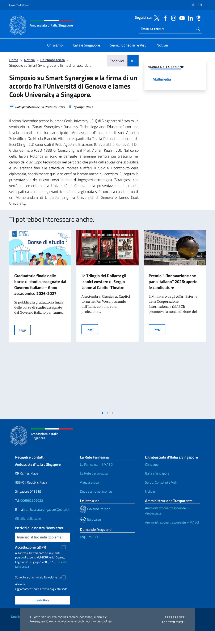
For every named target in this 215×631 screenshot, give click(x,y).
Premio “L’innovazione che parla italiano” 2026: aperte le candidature (173, 281)
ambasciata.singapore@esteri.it (47, 509)
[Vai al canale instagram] (172, 17)
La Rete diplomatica (94, 473)
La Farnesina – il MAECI (96, 464)
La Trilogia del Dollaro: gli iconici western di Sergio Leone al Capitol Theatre (103, 281)
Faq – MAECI (89, 536)
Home (13, 59)
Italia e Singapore (157, 473)
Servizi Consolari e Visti (161, 482)
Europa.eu (93, 519)
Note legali (18, 616)
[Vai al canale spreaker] (198, 17)
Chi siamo (152, 464)
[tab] (102, 413)
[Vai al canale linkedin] (189, 17)
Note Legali (22, 566)
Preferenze (175, 617)
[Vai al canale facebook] (164, 17)
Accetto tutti (173, 622)
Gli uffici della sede (28, 518)
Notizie (29, 59)
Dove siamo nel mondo (96, 491)
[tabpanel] (40, 319)
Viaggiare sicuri (90, 482)
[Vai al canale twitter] (156, 17)
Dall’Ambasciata (52, 59)
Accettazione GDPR (30, 547)
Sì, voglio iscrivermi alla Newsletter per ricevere (39, 578)
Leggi (25, 329)
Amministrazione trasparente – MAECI (172, 522)
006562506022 (31, 500)
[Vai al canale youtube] (181, 17)
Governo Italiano (19, 5)
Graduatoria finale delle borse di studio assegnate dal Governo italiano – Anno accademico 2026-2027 (40, 284)
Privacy (62, 562)
